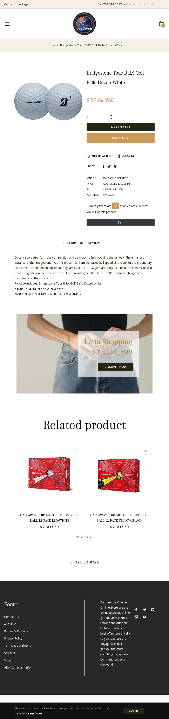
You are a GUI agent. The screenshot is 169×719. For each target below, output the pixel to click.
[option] (49, 490)
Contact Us (11, 617)
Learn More (34, 713)
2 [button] (82, 537)
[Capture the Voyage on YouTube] (144, 616)
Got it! (133, 710)
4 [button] (91, 537)
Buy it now (120, 138)
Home (51, 45)
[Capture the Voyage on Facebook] (136, 609)
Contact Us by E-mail (140, 4)
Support (9, 660)
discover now (115, 367)
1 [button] (77, 537)
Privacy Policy (13, 638)
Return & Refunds (16, 631)
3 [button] (87, 537)
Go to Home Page (16, 4)
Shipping (9, 653)
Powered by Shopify (61, 702)
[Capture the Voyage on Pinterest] (152, 609)
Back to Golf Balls (86, 562)
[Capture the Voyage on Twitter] (144, 609)
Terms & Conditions (17, 646)
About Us (10, 624)
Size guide (127, 156)
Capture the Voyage (31, 702)
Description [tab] (73, 243)
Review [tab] (94, 243)
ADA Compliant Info (17, 667)
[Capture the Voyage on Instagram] (136, 616)
